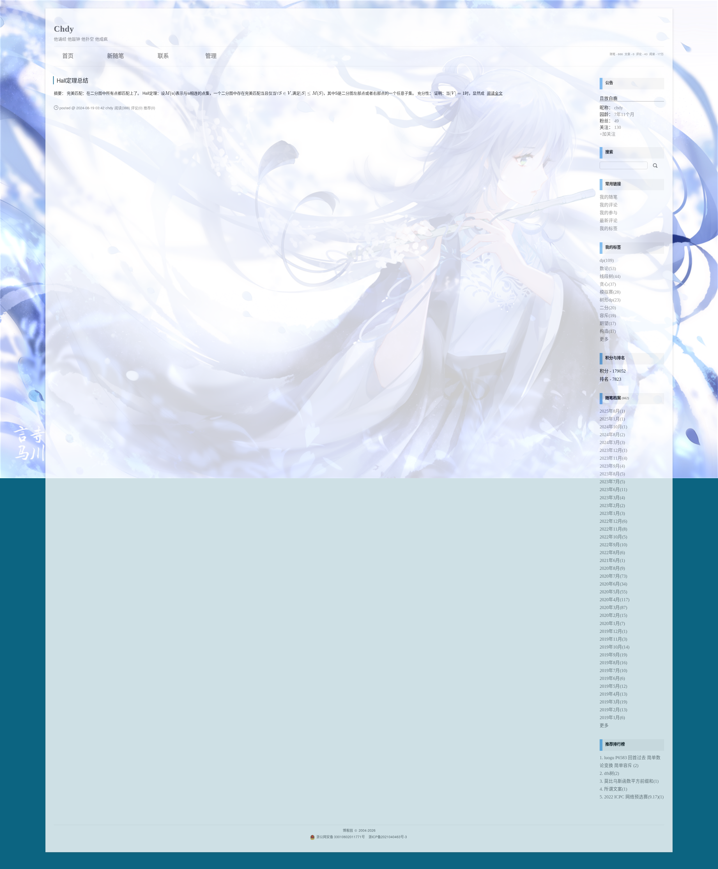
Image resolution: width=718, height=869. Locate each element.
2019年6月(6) (612, 678)
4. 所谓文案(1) (613, 789)
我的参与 (609, 212)
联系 (163, 56)
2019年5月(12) (613, 686)
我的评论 (609, 205)
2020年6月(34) (613, 584)
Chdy (64, 28)
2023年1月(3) (612, 513)
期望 (608, 323)
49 (616, 120)
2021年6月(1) (612, 560)
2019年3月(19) (613, 702)
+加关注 (608, 134)
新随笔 (115, 56)
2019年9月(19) (613, 654)
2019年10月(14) (614, 647)
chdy (618, 107)
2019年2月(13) (613, 709)
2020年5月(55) (613, 591)
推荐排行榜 (615, 744)
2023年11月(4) (613, 458)
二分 (608, 307)
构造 (608, 331)
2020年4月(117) (614, 599)
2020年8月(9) (612, 568)
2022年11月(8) (613, 529)
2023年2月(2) (612, 505)
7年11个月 (624, 114)
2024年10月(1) (613, 426)
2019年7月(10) (613, 670)
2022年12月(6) (613, 521)
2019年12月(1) (613, 631)
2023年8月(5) (612, 473)
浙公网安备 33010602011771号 (340, 836)
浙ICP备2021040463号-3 (388, 836)
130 (617, 127)
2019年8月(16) (613, 662)
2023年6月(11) (613, 489)
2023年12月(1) (613, 450)
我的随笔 (609, 197)
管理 (211, 56)
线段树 (610, 276)
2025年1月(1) (612, 419)
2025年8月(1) (612, 411)
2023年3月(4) (612, 497)
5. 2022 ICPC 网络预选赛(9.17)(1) (632, 796)
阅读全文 (495, 93)
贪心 (608, 284)
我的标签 (609, 228)
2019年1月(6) (612, 717)
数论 (608, 268)
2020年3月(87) (613, 607)
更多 (604, 339)
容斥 (608, 315)
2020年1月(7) (612, 623)
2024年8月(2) (612, 434)
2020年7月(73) (613, 576)
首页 (67, 56)
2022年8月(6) (612, 552)
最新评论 (609, 220)
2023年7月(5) (612, 481)
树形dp (610, 300)
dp (607, 260)
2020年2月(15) (613, 615)
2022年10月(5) (613, 537)
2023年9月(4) (612, 466)
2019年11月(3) (613, 639)
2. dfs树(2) (609, 773)
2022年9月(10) (613, 544)
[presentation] (170, 93)
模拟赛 (610, 292)
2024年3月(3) (612, 442)
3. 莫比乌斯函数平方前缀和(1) (629, 781)
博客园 (348, 830)
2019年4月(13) (613, 694)
